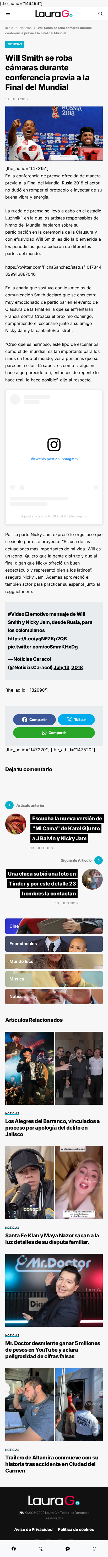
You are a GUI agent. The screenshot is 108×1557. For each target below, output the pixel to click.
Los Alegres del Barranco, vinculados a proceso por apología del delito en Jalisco (52, 1127)
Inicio (9, 28)
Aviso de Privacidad (33, 1529)
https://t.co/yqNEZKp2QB (37, 638)
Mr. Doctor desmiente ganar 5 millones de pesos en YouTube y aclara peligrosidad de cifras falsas (52, 1349)
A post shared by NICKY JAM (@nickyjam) (54, 516)
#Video (16, 614)
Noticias (25, 28)
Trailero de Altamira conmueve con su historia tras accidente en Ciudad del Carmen (51, 1464)
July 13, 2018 (68, 667)
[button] (8, 13)
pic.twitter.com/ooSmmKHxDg (43, 647)
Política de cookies (76, 1529)
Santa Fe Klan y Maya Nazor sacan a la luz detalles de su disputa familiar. (52, 1238)
